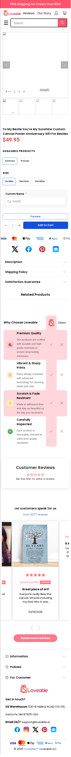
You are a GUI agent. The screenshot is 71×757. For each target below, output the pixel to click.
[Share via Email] (56, 250)
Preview (35, 216)
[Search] (62, 23)
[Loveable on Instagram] (26, 731)
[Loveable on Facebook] (17, 731)
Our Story (44, 13)
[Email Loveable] (53, 731)
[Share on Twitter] (15, 250)
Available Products (19, 151)
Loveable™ (31, 749)
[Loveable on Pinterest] (44, 731)
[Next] (64, 65)
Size (6, 173)
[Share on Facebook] (29, 250)
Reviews (29, 13)
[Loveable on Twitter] (35, 731)
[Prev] (6, 65)
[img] (50, 529)
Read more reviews (35, 638)
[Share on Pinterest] (42, 250)
